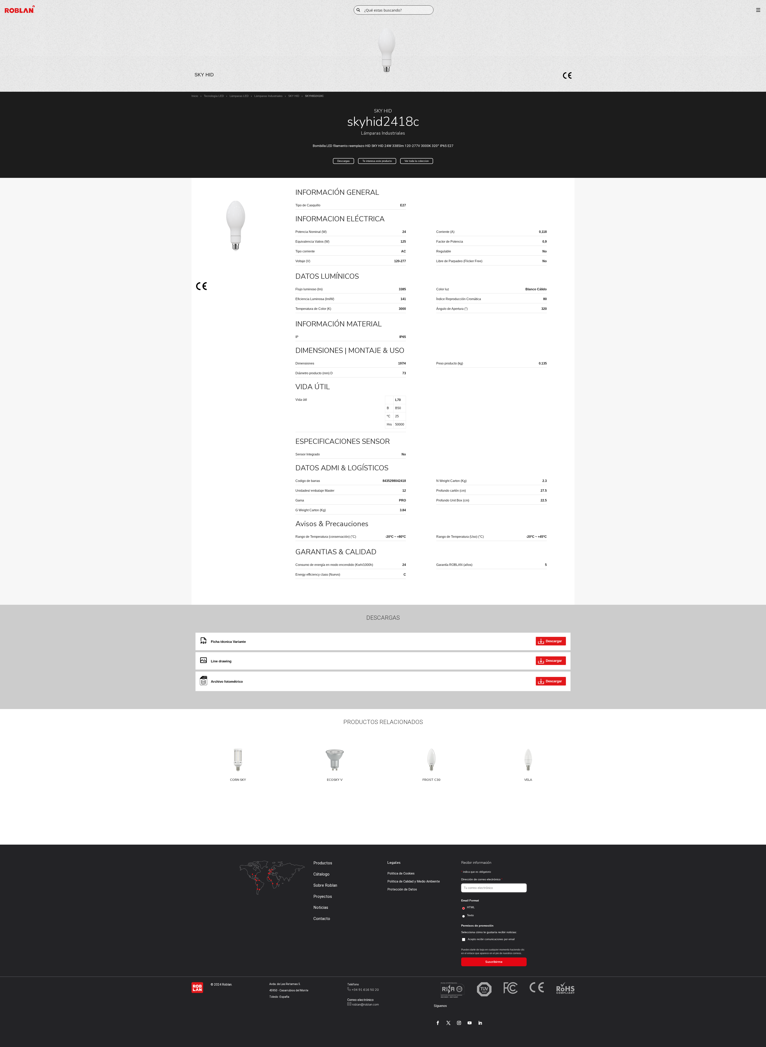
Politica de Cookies (401, 873)
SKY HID (293, 96)
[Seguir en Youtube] (470, 1023)
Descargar (554, 641)
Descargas (343, 161)
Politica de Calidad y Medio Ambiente (413, 881)
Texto (470, 915)
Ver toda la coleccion (417, 161)
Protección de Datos (402, 889)
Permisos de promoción (477, 925)
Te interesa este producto (377, 161)
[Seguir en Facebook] (438, 1023)
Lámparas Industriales (268, 96)
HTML (471, 907)
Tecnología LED (214, 96)
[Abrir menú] (756, 10)
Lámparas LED (239, 96)
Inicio (195, 96)
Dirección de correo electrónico (481, 879)
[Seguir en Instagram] (459, 1023)
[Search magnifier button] (358, 10)
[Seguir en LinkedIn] (480, 1023)
